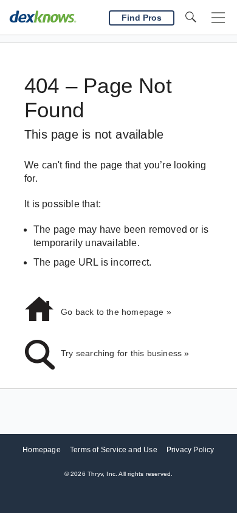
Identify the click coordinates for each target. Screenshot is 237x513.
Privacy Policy (191, 449)
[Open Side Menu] (218, 18)
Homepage (41, 449)
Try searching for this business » (125, 353)
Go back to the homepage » (116, 312)
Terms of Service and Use (113, 449)
